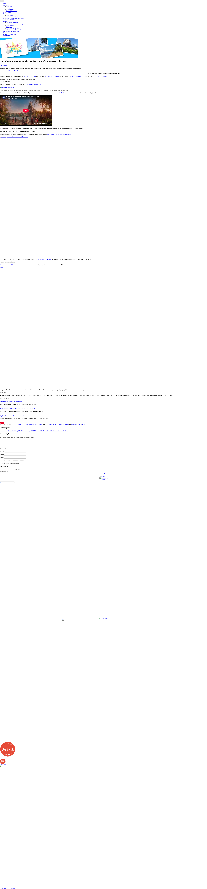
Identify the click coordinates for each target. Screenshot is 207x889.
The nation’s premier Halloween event (9, 264)
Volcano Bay (65, 424)
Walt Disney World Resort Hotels (15, 30)
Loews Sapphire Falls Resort (100, 76)
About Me (5, 5)
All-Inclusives (10, 19)
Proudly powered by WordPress (8, 888)
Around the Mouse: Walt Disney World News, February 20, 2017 (17, 431)
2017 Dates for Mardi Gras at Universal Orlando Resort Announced (17, 408)
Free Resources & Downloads (11, 31)
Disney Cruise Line (11, 15)
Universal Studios (45, 92)
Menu (2, 0)
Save (3, 423)
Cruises (5, 14)
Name (2, 451)
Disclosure (9, 6)
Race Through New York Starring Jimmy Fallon (59, 134)
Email (2, 454)
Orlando (19, 424)
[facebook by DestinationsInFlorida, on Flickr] (103, 476)
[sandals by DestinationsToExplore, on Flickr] (103, 473)
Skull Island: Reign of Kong (51, 76)
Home (4, 3)
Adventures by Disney (12, 22)
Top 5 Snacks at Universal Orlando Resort (11, 401)
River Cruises (6, 35)
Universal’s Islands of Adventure (60, 92)
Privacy (8, 8)
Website (2, 457)
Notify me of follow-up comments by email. (13, 460)
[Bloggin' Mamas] (103, 618)
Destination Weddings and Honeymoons (13, 18)
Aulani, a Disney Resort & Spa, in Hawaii (17, 24)
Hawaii (5, 32)
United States (25, 424)
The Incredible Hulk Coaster (77, 76)
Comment (3, 449)
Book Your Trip (7, 12)
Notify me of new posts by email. (10, 463)
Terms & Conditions (11, 11)
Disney (5, 21)
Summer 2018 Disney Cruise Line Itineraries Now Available (51, 431)
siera (83, 424)
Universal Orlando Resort (9, 34)
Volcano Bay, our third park (34, 84)
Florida (14, 424)
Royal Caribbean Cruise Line (13, 16)
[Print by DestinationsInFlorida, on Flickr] (103, 479)
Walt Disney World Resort (13, 28)
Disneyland (9, 27)
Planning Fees (10, 9)
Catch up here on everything (44, 259)
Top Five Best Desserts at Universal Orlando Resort (13, 416)
